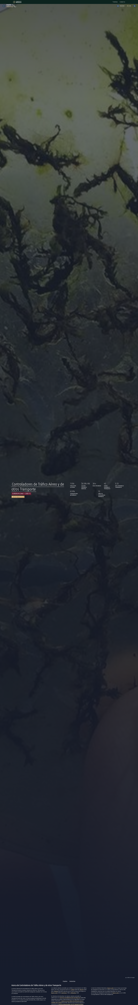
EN (130, 6)
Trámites (115, 2)
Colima (72, 989)
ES (127, 6)
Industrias (72, 981)
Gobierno (122, 2)
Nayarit (82, 989)
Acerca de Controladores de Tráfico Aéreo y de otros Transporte (36, 985)
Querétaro (64, 993)
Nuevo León (54, 993)
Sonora (56, 991)
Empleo (65, 981)
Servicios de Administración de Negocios (70, 997)
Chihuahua (73, 993)
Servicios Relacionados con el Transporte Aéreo (70, 1004)
